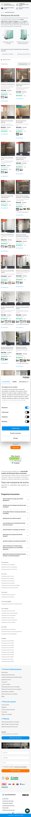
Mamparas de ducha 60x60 (8, 656)
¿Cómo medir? (6, 684)
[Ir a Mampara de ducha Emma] (8, 75)
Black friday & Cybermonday (10, 724)
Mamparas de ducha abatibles (8, 564)
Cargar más (15, 447)
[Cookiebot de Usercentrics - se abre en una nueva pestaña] (22, 378)
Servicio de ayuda (15, 738)
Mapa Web (5, 807)
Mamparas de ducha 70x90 (8, 647)
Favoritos (4, 712)
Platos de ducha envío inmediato (11, 689)
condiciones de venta (8, 805)
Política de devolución (8, 810)
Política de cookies (7, 803)
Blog (3, 696)
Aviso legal (5, 798)
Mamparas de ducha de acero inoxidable (11, 585)
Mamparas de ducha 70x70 (8, 643)
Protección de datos (8, 801)
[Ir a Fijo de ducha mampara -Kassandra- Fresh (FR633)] (23, 187)
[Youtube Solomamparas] (26, 795)
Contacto (4, 682)
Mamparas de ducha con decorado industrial (12, 631)
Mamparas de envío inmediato (11, 687)
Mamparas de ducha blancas (8, 580)
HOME (2, 12)
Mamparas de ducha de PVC (8, 617)
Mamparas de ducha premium (8, 594)
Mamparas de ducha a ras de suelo (9, 569)
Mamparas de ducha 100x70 (8, 645)
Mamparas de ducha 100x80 (8, 652)
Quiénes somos (6, 679)
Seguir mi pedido (7, 714)
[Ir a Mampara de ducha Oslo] (8, 226)
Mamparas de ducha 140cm (8, 650)
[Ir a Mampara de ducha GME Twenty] (8, 262)
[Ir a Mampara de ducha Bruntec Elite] (23, 112)
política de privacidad (21, 767)
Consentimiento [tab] (6, 381)
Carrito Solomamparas (8, 709)
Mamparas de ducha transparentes (9, 620)
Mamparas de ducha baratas (8, 596)
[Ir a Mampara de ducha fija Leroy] (8, 149)
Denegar (15, 438)
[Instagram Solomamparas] (24, 795)
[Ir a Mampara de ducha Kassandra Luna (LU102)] (23, 226)
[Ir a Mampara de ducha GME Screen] (8, 298)
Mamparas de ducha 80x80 (8, 640)
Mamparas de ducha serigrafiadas (9, 633)
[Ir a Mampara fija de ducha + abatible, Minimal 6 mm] (8, 338)
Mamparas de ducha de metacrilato (10, 613)
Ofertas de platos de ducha (10, 726)
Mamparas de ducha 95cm (7, 659)
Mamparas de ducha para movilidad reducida (12, 603)
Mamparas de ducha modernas (9, 629)
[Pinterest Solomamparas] (28, 795)
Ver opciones (4, 101)
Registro (4, 707)
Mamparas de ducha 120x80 (8, 654)
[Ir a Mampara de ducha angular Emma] (23, 149)
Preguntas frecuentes (8, 675)
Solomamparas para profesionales (12, 677)
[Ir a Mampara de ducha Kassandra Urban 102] (23, 338)
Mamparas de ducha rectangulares (9, 567)
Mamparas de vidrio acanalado (8, 622)
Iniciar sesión (5, 705)
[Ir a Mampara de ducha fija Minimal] (8, 112)
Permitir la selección (15, 433)
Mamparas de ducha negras (8, 578)
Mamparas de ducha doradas (8, 583)
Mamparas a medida (7, 54)
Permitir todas (15, 428)
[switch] (27, 412)
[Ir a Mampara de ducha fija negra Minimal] (8, 187)
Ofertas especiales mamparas (10, 722)
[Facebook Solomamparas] (23, 795)
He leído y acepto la (15, 767)
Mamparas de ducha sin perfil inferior (10, 587)
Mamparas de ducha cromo (8, 576)
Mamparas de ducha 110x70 (8, 661)
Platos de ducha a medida (9, 694)
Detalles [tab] (14, 381)
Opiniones (5, 672)
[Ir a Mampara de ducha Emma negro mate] (23, 75)
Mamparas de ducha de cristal (8, 610)
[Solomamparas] (8, 794)
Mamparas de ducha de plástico (9, 615)
